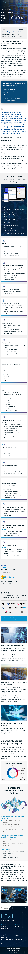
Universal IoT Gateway (7, 939)
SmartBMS (4, 926)
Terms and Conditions (10, 948)
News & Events (18, 939)
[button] (17, 2)
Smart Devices (5, 943)
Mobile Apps (4, 937)
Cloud (2, 935)
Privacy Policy (19, 948)
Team (16, 937)
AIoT (2, 941)
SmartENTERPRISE (6, 928)
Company (17, 935)
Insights (17, 926)
